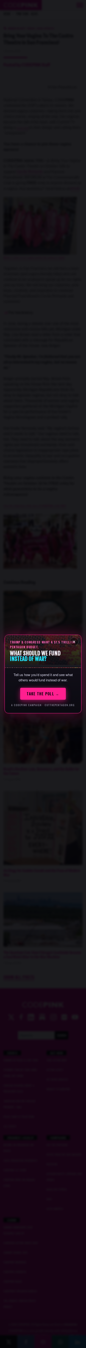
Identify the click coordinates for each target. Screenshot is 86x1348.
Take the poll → (43, 693)
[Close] (74, 641)
